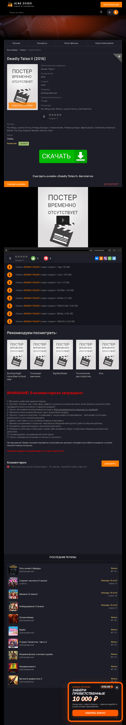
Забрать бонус (95, 713)
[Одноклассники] (101, 258)
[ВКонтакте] (97, 258)
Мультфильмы (71, 43)
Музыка (16, 43)
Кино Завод (12, 50)
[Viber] (105, 258)
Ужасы (23, 50)
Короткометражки (104, 43)
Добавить (110, 463)
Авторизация (111, 4)
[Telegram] (114, 258)
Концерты (42, 43)
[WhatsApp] (110, 258)
